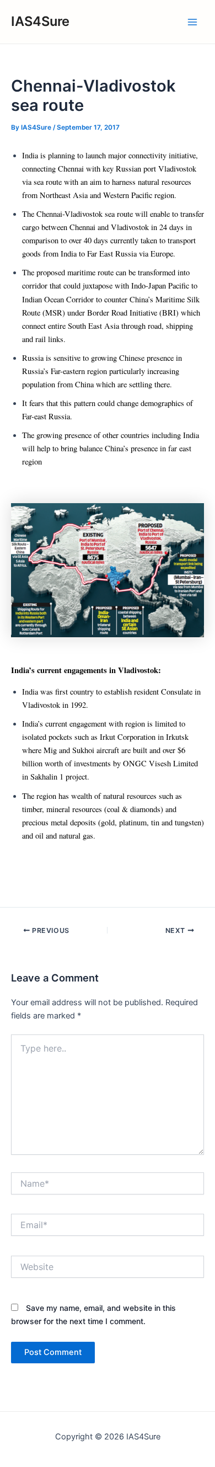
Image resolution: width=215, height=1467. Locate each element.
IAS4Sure (40, 21)
